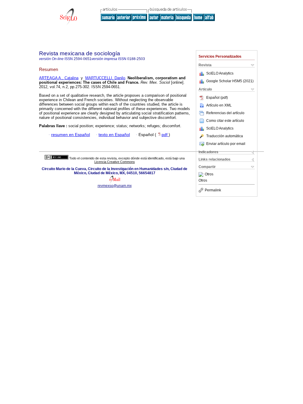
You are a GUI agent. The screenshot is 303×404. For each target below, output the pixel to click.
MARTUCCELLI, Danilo (105, 78)
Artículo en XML (219, 105)
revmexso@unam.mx (115, 186)
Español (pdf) (217, 98)
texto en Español (114, 134)
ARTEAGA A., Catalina (58, 78)
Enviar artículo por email (225, 144)
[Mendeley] (202, 174)
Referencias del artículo (225, 113)
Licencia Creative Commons (114, 162)
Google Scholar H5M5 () (230, 81)
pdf (165, 134)
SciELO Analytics (219, 73)
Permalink (213, 190)
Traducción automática (224, 136)
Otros (209, 174)
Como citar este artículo (225, 121)
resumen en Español (70, 134)
